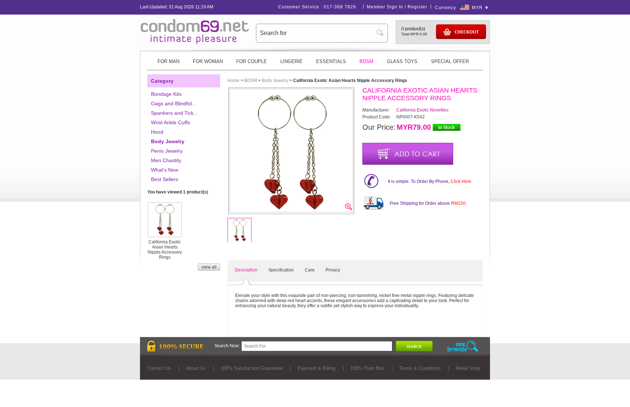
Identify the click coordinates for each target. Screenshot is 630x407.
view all (209, 267)
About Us (196, 368)
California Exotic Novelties (422, 110)
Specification (281, 270)
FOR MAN (168, 61)
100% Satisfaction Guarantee (252, 368)
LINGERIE (291, 61)
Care (310, 270)
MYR (477, 7)
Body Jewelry (167, 141)
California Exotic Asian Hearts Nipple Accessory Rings (165, 249)
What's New (164, 170)
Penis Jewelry (167, 151)
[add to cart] (407, 154)
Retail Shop (468, 368)
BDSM (366, 61)
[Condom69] (194, 42)
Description (246, 270)
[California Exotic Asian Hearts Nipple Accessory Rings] (164, 234)
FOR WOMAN (208, 61)
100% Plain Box (367, 368)
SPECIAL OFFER (450, 61)
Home (234, 80)
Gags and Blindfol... (173, 103)
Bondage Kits (166, 94)
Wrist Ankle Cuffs (170, 122)
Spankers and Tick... (174, 113)
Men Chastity (166, 160)
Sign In (395, 6)
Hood (157, 132)
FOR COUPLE (251, 61)
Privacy (333, 270)
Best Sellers (164, 179)
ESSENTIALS (331, 61)
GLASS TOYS (402, 61)
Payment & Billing (316, 368)
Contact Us (159, 368)
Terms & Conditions (420, 368)
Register (417, 6)
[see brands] (462, 346)
